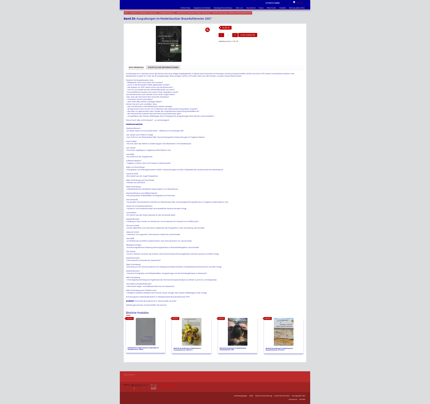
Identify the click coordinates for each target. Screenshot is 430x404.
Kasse (261, 8)
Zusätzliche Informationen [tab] (163, 67)
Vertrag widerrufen (297, 8)
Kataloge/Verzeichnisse (223, 8)
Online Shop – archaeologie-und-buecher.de (143, 13)
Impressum (293, 399)
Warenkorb (251, 8)
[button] (207, 30)
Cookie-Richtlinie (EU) (282, 396)
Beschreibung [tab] (136, 67)
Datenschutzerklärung (263, 396)
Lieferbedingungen (240, 396)
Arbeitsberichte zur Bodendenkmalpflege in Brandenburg (193, 13)
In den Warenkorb (248, 35)
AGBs (251, 396)
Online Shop (185, 8)
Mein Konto (271, 8)
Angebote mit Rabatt (202, 8)
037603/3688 (273, 3)
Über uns (239, 8)
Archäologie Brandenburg (166, 13)
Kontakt (282, 8)
